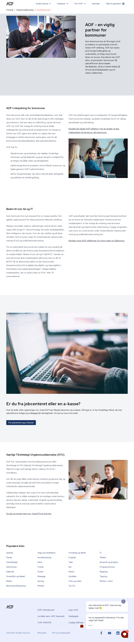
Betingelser (42, 633)
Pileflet (40, 585)
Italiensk (10, 571)
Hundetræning (44, 557)
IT (101, 552)
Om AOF (78, 3)
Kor (70, 567)
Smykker (73, 576)
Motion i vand (106, 581)
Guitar (40, 571)
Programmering (107, 567)
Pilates (103, 557)
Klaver (71, 571)
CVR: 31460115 (44, 622)
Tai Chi (72, 585)
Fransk (40, 567)
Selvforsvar (11, 567)
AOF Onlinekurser (46, 610)
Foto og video (75, 581)
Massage (41, 576)
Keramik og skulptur (109, 562)
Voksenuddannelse (25, 10)
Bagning (103, 571)
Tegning (103, 576)
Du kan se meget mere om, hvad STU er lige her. (29, 513)
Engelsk (72, 557)
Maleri (9, 581)
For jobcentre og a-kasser (21, 422)
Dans (39, 562)
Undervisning (42, 3)
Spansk (9, 552)
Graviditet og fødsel (15, 576)
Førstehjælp (12, 562)
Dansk (9, 557)
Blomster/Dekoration (16, 585)
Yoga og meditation (46, 552)
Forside (9, 10)
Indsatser (61, 3)
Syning (40, 581)
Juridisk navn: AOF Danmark (50, 616)
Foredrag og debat (77, 552)
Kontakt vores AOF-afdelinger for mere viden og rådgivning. (97, 240)
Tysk (71, 562)
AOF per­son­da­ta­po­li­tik (61, 633)
